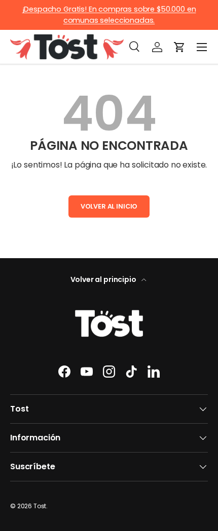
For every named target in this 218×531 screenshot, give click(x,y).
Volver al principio (104, 279)
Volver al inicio (109, 206)
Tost (39, 506)
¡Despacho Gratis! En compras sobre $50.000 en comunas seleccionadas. (109, 14)
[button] (179, 47)
